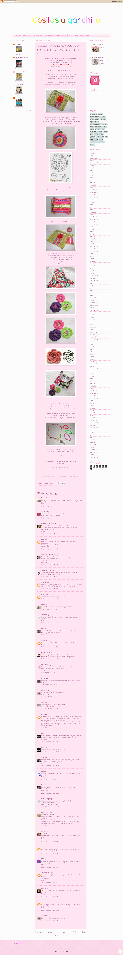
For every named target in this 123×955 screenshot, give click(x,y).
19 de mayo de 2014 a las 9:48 (49, 534)
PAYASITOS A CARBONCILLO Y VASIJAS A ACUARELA (104, 61)
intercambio (98, 127)
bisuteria (45, 486)
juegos (104, 127)
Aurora (43, 714)
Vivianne (43, 831)
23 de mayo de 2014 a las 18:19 (49, 867)
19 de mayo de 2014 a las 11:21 (49, 549)
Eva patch (44, 690)
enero (91, 153)
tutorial (103, 142)
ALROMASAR (19, 85)
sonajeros (93, 142)
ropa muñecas (94, 139)
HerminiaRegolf (45, 799)
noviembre (93, 158)
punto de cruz (100, 137)
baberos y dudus (94, 117)
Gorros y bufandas (48, 35)
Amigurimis (17, 35)
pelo (91, 134)
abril (91, 180)
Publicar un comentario (46, 924)
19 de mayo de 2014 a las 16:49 (50, 635)
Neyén (43, 888)
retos (106, 137)
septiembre (93, 163)
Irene (42, 539)
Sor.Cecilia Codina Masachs (48, 555)
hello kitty (104, 124)
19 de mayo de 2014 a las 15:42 (49, 609)
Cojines (82, 35)
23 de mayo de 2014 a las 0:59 (49, 841)
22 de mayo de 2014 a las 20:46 (50, 793)
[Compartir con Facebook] (63, 483)
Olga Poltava (44, 916)
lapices (92, 129)
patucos (105, 132)
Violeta (43, 702)
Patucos (70, 35)
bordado (97, 119)
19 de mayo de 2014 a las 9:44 (49, 518)
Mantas (24, 35)
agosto (91, 254)
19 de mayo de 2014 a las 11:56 (49, 565)
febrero (92, 185)
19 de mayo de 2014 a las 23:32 (50, 673)
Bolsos (29, 35)
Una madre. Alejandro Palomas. (103, 47)
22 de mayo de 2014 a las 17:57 (50, 779)
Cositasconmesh (45, 873)
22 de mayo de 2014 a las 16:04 (50, 766)
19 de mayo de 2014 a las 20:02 (50, 659)
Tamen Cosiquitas (46, 570)
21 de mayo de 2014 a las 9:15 (49, 697)
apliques (100, 114)
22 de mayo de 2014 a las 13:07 (50, 728)
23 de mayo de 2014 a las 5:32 (49, 853)
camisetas (103, 119)
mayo (91, 170)
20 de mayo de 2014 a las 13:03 (50, 685)
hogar (91, 127)
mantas (103, 129)
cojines (92, 122)
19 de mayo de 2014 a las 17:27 (49, 647)
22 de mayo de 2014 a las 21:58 (50, 826)
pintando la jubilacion (97, 57)
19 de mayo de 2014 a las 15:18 (49, 589)
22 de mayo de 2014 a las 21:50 (50, 807)
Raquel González (45, 653)
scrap (101, 139)
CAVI (42, 859)
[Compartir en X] (61, 483)
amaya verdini (45, 641)
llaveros (97, 129)
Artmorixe (44, 615)
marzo (91, 183)
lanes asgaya (19, 98)
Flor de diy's (18, 44)
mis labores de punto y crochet (21, 58)
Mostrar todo (28, 110)
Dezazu (43, 605)
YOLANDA (44, 512)
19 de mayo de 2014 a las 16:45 (49, 623)
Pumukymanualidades (47, 524)
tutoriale (92, 144)
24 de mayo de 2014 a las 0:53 (49, 896)
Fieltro (76, 35)
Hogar (87, 35)
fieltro (97, 122)
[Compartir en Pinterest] (64, 483)
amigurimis (93, 114)
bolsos (50, 486)
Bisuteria (58, 35)
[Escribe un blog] (59, 483)
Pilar (42, 629)
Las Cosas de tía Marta (21, 72)
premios (92, 137)
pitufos (101, 134)
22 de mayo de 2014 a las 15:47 (50, 742)
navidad (100, 132)
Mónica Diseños (45, 812)
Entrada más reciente (43, 932)
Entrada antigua (79, 932)
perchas (96, 134)
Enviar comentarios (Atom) (50, 936)
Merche (43, 785)
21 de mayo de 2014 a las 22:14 (49, 709)
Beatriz (43, 678)
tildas (98, 142)
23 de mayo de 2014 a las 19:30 (50, 883)
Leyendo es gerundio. (98, 44)
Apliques (64, 35)
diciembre (92, 190)
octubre (92, 161)
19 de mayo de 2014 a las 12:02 (49, 577)
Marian (43, 498)
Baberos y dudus (38, 35)
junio (91, 168)
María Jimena (45, 665)
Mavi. (42, 733)
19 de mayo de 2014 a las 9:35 (49, 506)
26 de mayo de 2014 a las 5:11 (49, 920)
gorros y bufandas (95, 124)
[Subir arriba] (120, 952)
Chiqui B (43, 582)
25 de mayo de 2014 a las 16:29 (50, 910)
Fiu (42, 771)
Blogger (67, 951)
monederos (93, 132)
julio (91, 166)
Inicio (63, 932)
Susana (43, 757)
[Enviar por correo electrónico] (58, 483)
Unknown (44, 847)
